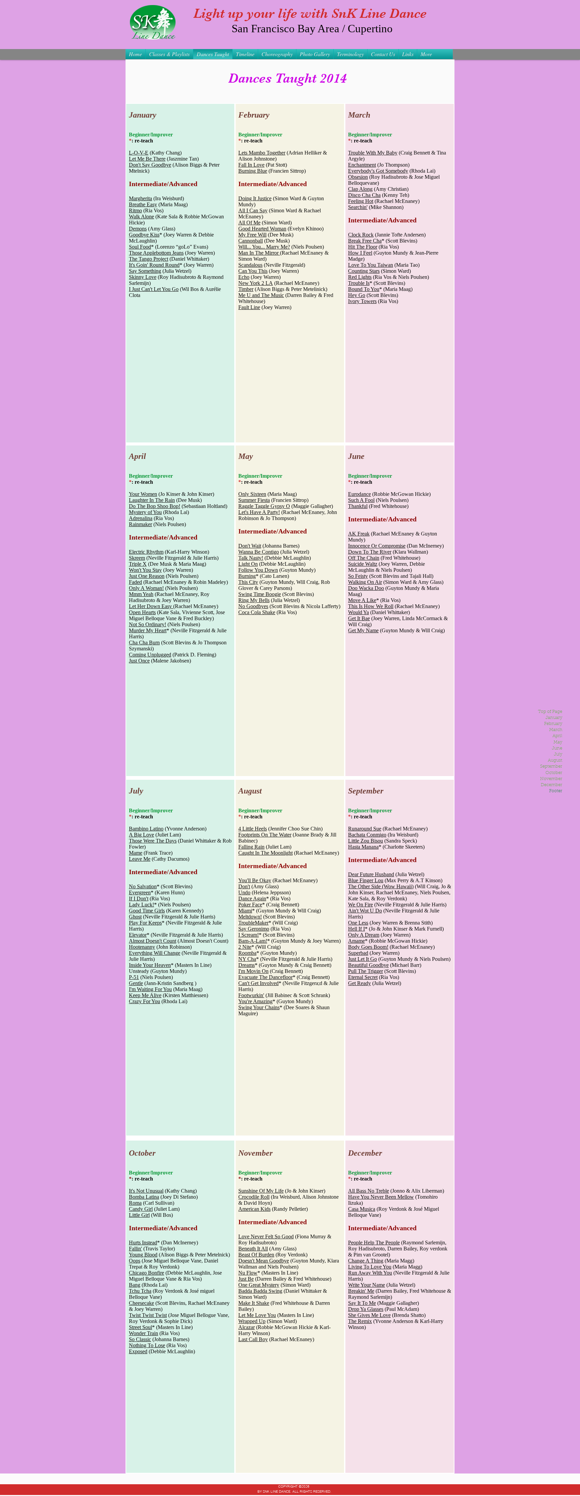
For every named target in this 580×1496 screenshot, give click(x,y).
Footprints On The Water (264, 835)
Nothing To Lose (147, 1345)
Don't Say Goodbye (150, 165)
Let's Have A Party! (259, 512)
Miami (245, 910)
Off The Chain (363, 558)
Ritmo (135, 210)
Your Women (143, 494)
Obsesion (358, 177)
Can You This (253, 271)
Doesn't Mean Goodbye (263, 1261)
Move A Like (362, 600)
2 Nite (244, 947)
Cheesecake (141, 1303)
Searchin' (358, 207)
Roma (135, 1203)
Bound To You (363, 289)
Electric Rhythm (146, 552)
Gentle (136, 983)
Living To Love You (369, 1267)
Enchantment (362, 165)
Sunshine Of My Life (261, 1191)
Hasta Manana (363, 847)
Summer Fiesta (254, 500)
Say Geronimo (253, 929)
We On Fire (360, 904)
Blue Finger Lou (365, 880)
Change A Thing (365, 1261)
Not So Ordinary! (147, 624)
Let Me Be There (147, 159)
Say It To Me (362, 1303)
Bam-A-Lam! (252, 941)
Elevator (138, 935)
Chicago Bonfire (146, 1273)
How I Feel (360, 253)
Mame (135, 853)
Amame (356, 941)
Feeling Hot (360, 201)
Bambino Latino (146, 828)
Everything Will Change (154, 953)
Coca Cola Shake (256, 612)
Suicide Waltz (362, 564)
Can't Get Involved (258, 983)
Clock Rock (361, 235)
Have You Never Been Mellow (381, 1197)
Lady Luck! (141, 904)
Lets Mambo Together (261, 153)
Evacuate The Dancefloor (265, 977)
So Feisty (358, 576)
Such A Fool (361, 500)
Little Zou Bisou (365, 841)
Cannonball (250, 241)
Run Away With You (370, 1273)
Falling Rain (251, 847)
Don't (244, 886)
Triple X (138, 564)
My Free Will (252, 235)
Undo (244, 892)
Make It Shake (253, 1303)
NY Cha (247, 959)
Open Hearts (142, 612)
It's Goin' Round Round (154, 265)
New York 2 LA (255, 283)
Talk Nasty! (250, 558)
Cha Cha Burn (144, 642)
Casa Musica (361, 1209)
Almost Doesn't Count (152, 941)
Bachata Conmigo (367, 835)
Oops (134, 1261)
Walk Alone (141, 216)
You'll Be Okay (254, 880)
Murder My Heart (147, 630)
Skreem (137, 558)
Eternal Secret (363, 977)
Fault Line (249, 307)
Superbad (358, 953)
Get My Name (363, 630)
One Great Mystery (258, 1285)
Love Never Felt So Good (266, 1236)
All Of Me (249, 222)
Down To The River (369, 552)
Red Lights (360, 277)
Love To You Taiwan (370, 265)
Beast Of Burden (256, 1254)
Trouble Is (359, 283)
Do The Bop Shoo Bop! (154, 506)
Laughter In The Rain (152, 500)
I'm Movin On (253, 971)
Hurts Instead (143, 1242)
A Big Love (141, 835)
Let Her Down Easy (151, 606)
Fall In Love (251, 165)
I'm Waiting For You (150, 989)
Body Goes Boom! (368, 947)
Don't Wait (249, 546)
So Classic (140, 1339)
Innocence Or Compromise (376, 546)
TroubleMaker (253, 923)
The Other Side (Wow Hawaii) (381, 886)
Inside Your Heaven (150, 965)
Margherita (140, 198)
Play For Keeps (145, 923)
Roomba (247, 953)
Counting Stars (364, 271)
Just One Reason (146, 576)
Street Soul (140, 1327)
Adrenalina (140, 518)
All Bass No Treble (368, 1191)
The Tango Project (148, 259)
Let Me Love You (257, 1315)
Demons (138, 228)
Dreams (246, 965)
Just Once (139, 661)
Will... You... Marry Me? (264, 247)
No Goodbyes (253, 606)
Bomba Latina (144, 1197)
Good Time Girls (147, 910)
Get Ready (359, 983)
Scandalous (250, 265)
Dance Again (252, 898)
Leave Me (139, 859)
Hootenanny (142, 947)
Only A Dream (363, 935)
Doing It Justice (255, 198)
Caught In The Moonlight (265, 853)
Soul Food (140, 247)
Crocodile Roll (254, 1197)
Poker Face (250, 904)
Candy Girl (141, 1209)
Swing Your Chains (259, 1007)
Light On (248, 564)
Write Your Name (366, 1285)
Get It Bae (359, 618)
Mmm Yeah (141, 594)
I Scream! (248, 935)
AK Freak (359, 534)
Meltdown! (250, 917)
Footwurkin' (251, 995)
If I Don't (138, 898)
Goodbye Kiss (144, 235)
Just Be (246, 1279)
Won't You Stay (145, 570)
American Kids (254, 1209)
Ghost (135, 917)
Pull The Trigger (365, 971)
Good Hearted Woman (262, 228)
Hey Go (356, 295)
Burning (247, 576)
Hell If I (356, 929)
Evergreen (140, 892)
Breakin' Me (361, 1291)
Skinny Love (142, 277)
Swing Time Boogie (259, 594)
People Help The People (374, 1242)
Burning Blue (252, 171)
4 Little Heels (252, 828)
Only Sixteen (252, 494)
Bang (134, 1285)
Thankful (358, 506)
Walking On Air (365, 582)
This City (248, 582)
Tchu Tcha (140, 1291)
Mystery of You (145, 512)
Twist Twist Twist (148, 1315)
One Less (358, 923)
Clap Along (360, 189)
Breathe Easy (143, 204)
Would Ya (358, 612)
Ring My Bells (254, 600)
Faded (135, 582)
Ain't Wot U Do (365, 910)
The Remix (360, 1321)
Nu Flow (247, 1273)
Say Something (145, 271)
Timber (245, 289)
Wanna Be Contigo (258, 552)
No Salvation (143, 886)
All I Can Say (253, 210)
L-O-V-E (138, 153)
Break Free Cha (365, 241)
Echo (243, 277)
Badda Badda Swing (260, 1291)
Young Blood (143, 1254)
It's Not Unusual (146, 1191)
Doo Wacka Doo (366, 588)
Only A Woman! (146, 588)
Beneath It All (253, 1248)
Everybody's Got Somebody (378, 171)
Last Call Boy (253, 1339)
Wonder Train (143, 1333)
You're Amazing (255, 1001)
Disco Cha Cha (364, 195)
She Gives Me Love (369, 1315)
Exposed (138, 1351)
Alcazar (246, 1327)
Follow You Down (258, 570)
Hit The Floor (362, 247)
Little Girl (139, 1215)
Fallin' (135, 1248)
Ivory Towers (362, 301)
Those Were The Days (153, 841)
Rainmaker (140, 524)
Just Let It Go (362, 959)
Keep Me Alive (145, 995)
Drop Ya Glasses (365, 1309)
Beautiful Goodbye (368, 965)
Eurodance (359, 494)
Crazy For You (144, 1001)
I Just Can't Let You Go (154, 289)
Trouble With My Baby (372, 153)
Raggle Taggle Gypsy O (264, 506)
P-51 (134, 977)
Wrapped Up (251, 1321)
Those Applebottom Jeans (156, 253)
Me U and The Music (261, 295)
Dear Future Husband (371, 874)
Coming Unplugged (150, 654)
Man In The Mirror (259, 253)
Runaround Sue (364, 828)
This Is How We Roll (370, 606)
